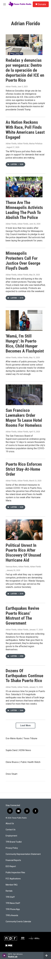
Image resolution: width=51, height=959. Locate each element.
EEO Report (11, 866)
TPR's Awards (12, 915)
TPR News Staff (13, 903)
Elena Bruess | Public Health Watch (23, 762)
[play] (4, 955)
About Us (10, 823)
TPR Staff (10, 897)
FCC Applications (13, 879)
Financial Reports (13, 860)
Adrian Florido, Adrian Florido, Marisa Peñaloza (24, 143)
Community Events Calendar (18, 922)
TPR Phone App (13, 909)
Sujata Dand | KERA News (18, 750)
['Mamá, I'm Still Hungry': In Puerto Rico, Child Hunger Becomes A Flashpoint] (24, 320)
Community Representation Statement (23, 854)
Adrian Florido (11, 86)
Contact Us (10, 830)
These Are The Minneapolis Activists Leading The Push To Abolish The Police (24, 210)
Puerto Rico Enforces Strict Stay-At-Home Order (24, 469)
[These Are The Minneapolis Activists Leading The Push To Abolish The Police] (24, 187)
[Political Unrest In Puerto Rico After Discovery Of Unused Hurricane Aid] (24, 529)
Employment (11, 836)
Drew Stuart (11, 774)
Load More (25, 725)
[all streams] (47, 955)
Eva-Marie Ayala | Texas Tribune (21, 738)
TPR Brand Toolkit (14, 842)
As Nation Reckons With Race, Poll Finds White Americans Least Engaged (25, 130)
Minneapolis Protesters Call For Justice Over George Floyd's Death (23, 261)
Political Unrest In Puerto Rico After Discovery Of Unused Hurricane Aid (23, 553)
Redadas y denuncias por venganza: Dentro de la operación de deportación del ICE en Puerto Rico (25, 70)
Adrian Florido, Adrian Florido (17, 224)
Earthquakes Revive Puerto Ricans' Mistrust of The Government (22, 616)
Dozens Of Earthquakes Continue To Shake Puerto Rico (24, 675)
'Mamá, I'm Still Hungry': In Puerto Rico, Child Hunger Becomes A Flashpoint (25, 343)
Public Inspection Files (15, 872)
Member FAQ (11, 885)
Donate (42, 4)
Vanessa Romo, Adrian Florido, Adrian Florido (23, 566)
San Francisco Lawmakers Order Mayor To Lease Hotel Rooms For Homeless (24, 418)
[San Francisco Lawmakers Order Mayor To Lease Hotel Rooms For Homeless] (24, 394)
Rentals (9, 891)
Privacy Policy (12, 848)
